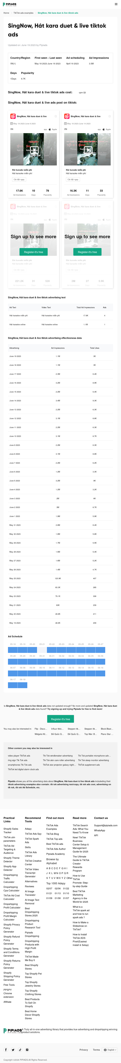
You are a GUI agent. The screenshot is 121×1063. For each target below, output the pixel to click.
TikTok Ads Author (56, 849)
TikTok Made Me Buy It (32, 958)
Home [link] (7, 12)
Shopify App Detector (10, 868)
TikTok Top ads (54, 839)
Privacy (84, 1049)
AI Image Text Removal (32, 901)
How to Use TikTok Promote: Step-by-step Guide (80, 881)
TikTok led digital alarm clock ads (23, 769)
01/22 (65, 888)
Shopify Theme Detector (11, 859)
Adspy (28, 828)
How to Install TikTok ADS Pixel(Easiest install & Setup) (81, 940)
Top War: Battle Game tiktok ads (92, 734)
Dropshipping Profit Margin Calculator (11, 916)
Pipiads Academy (55, 854)
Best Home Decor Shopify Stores (32, 1015)
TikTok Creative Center (33, 862)
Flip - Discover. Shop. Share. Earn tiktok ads (43, 728)
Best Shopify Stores (31, 966)
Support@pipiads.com (105, 825)
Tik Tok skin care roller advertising (59, 760)
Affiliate (7, 1001)
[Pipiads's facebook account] (6, 1049)
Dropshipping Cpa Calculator (11, 888)
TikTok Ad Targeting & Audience (9, 849)
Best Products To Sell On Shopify (32, 1002)
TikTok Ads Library (31, 854)
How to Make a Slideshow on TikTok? (80, 926)
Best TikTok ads (54, 844)
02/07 (48, 888)
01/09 (48, 898)
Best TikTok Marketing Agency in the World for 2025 (80, 896)
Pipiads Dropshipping (32, 934)
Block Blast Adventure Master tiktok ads (109, 728)
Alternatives (31, 881)
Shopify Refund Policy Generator (12, 940)
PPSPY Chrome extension (9, 993)
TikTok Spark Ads (32, 840)
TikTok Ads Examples (52, 827)
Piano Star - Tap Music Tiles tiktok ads (109, 734)
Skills (28, 847)
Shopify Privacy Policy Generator (12, 928)
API (96, 835)
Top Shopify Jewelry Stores (32, 983)
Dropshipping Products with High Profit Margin (32, 946)
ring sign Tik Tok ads (17, 760)
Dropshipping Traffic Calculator (11, 878)
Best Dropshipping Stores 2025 (32, 912)
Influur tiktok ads (59, 728)
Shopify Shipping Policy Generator (12, 976)
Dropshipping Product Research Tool (32, 924)
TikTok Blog (52, 834)
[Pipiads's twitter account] (13, 1049)
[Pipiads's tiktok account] (20, 1049)
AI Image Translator (30, 893)
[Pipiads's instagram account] (27, 1049)
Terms (96, 1049)
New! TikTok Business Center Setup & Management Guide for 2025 (81, 844)
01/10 (65, 893)
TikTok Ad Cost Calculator (12, 897)
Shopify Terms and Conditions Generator (11, 952)
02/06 (57, 888)
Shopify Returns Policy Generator (12, 964)
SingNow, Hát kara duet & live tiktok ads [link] (58, 12)
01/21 (48, 893)
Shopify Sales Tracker (11, 830)
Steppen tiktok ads (76, 728)
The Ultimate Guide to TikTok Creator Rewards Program (81, 863)
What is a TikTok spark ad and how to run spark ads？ (81, 912)
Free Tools (9, 984)
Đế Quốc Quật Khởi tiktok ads (59, 734)
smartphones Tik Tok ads (20, 764)
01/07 (65, 898)
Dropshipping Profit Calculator (12, 905)
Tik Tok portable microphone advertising (95, 755)
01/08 (57, 898)
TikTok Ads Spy (33, 833)
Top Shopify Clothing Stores (33, 992)
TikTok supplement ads (89, 764)
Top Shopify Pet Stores (33, 975)
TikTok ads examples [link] (24, 12)
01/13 (57, 893)
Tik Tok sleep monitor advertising (93, 760)
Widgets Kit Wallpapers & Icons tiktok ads (43, 734)
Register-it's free (33, 252)
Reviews (29, 886)
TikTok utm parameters (9, 839)
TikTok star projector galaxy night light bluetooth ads (60, 764)
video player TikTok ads (19, 755)
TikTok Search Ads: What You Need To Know (80, 829)
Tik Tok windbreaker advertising (58, 755)
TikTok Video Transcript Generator (32, 873)
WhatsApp (99, 830)
